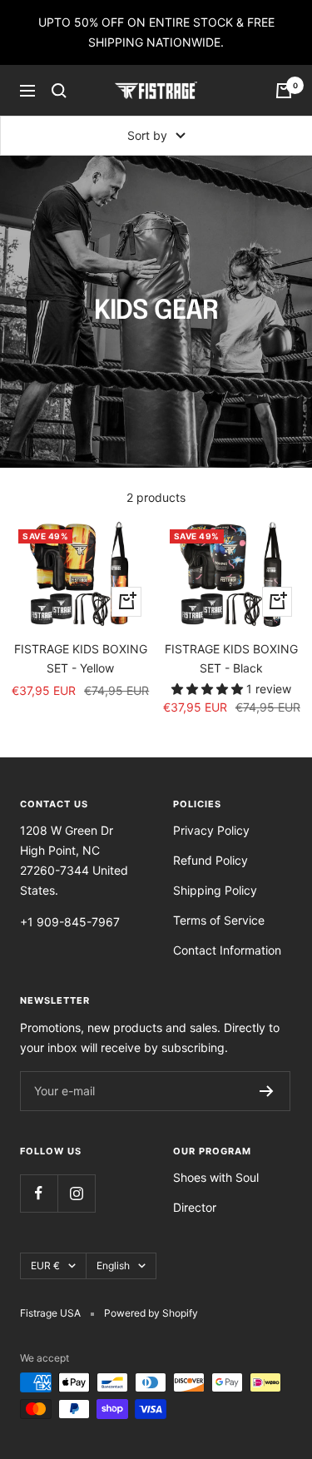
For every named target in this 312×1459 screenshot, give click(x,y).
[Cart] (283, 90)
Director (194, 1207)
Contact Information (227, 950)
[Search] (59, 90)
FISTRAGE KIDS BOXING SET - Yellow (80, 658)
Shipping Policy (215, 890)
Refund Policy (210, 860)
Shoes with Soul (216, 1177)
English (113, 1265)
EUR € (45, 1265)
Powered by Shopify (151, 1313)
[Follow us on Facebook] (38, 1193)
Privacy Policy (211, 830)
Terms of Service (219, 920)
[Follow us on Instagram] (76, 1193)
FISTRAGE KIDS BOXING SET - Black (231, 658)
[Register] (267, 1091)
